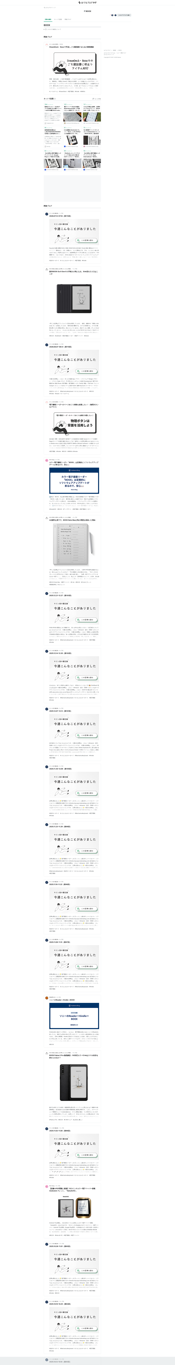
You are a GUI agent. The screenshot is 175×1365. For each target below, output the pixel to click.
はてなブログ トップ (50, 7)
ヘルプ (117, 53)
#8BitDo (82, 91)
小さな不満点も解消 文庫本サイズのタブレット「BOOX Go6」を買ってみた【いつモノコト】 (91, 108)
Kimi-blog (51, 459)
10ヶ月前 (61, 1128)
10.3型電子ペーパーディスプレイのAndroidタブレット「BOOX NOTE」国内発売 (91, 131)
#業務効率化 (53, 584)
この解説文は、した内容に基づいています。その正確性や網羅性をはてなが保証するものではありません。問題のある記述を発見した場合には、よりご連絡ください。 (52, 29)
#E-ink (72, 582)
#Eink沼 (86, 336)
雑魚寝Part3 (52, 997)
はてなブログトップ (109, 54)
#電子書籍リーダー (67, 336)
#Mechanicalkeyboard (66, 391)
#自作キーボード (54, 260)
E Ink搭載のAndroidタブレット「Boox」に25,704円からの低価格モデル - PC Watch (72, 132)
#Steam (57, 393)
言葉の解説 (48, 19)
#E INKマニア (68, 1119)
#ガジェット (61, 584)
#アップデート (67, 509)
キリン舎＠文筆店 (53, 44)
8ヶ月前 (75, 517)
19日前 (61, 44)
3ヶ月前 (75, 268)
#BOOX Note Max (54, 582)
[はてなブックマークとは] (55, 99)
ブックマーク (49, 104)
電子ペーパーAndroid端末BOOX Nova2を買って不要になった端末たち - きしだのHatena (72, 108)
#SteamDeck (63, 91)
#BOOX (51, 336)
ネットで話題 (58, 19)
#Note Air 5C (59, 1235)
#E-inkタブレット (86, 582)
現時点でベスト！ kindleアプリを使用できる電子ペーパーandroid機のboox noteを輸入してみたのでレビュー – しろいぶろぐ (53, 108)
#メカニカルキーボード (67, 260)
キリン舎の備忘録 (53, 213)
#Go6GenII (58, 336)
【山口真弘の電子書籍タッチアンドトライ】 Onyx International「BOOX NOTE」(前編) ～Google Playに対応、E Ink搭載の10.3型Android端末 (91, 155)
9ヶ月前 (61, 708)
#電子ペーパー (78, 336)
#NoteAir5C (52, 509)
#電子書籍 (71, 91)
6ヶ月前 (58, 459)
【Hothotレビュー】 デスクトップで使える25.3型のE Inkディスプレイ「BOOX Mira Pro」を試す (72, 155)
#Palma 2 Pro (53, 1119)
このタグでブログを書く (124, 15)
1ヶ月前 (61, 213)
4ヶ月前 (61, 402)
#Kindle (77, 91)
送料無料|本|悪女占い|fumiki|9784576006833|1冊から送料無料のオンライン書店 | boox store (53, 132)
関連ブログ (68, 19)
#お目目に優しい (78, 1119)
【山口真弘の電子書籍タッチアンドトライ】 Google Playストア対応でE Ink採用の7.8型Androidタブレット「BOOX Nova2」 (53, 155)
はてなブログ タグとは (109, 53)
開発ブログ (123, 53)
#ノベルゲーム (53, 91)
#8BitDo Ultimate (72, 451)
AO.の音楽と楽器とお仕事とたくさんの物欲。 (60, 268)
